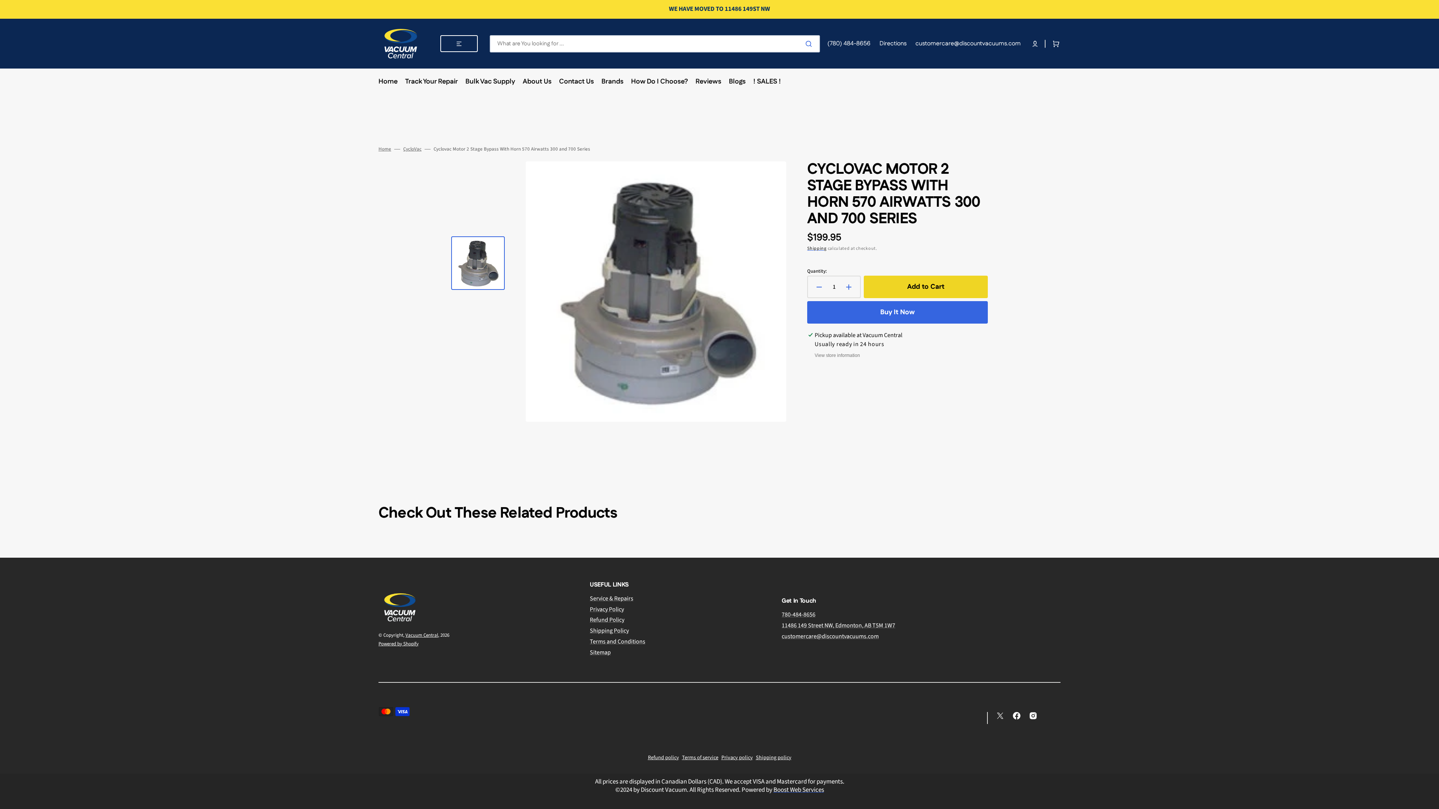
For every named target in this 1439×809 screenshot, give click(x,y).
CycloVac (412, 149)
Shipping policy (773, 757)
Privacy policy (737, 757)
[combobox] (655, 43)
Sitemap (600, 652)
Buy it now (897, 312)
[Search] (810, 44)
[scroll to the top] (1429, 799)
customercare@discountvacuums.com (830, 636)
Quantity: (817, 271)
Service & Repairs (611, 599)
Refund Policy (607, 620)
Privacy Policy (607, 609)
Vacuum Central (421, 635)
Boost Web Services (798, 789)
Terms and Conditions (617, 641)
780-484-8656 (798, 615)
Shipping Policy (609, 631)
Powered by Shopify (398, 643)
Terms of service (700, 757)
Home (384, 149)
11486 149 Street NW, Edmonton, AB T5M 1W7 (838, 625)
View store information (837, 355)
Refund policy (663, 757)
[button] (1035, 44)
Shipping (817, 248)
